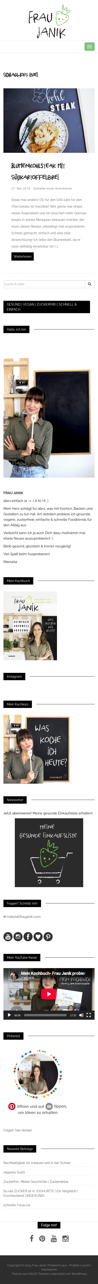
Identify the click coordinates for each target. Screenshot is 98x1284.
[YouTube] (54, 1240)
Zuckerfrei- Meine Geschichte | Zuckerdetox (35, 1182)
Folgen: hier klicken (18, 1130)
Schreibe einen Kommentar (53, 188)
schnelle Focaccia (16, 1205)
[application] (49, 994)
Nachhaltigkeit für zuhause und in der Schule (36, 1163)
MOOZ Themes (38, 1274)
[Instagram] (65, 1240)
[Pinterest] (42, 1240)
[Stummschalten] (81, 1015)
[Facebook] (31, 1240)
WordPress (79, 1274)
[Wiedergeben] (9, 1015)
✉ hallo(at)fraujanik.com (22, 917)
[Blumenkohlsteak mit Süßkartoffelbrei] (49, 120)
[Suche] (90, 284)
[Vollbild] (88, 1015)
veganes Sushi (14, 1172)
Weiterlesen (22, 256)
